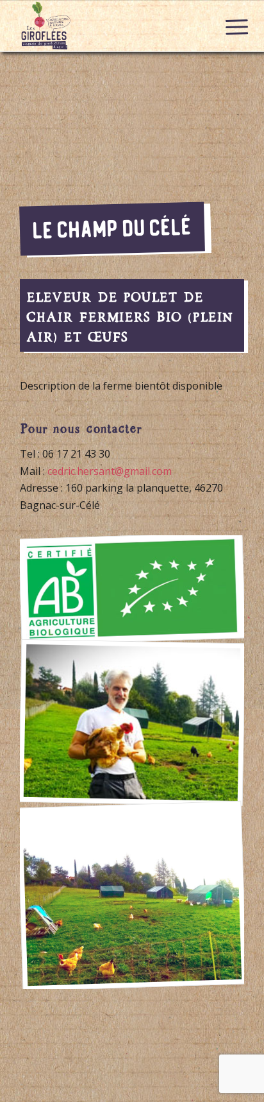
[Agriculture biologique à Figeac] (131, 587)
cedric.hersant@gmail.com (109, 471)
